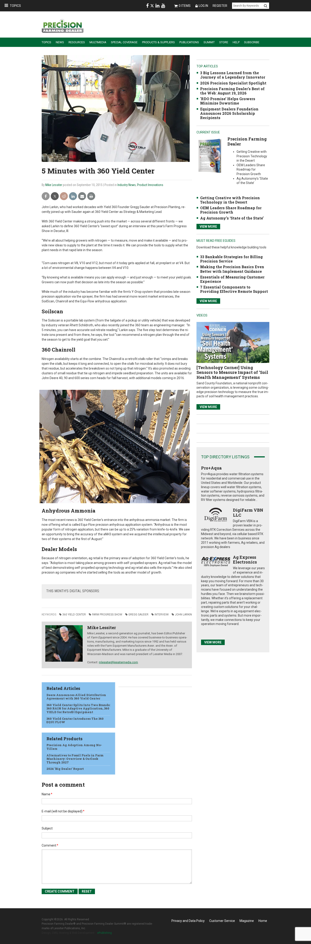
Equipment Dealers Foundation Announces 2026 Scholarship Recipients (229, 113)
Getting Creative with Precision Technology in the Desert (230, 199)
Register (220, 6)
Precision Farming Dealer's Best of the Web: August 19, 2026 (232, 90)
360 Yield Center (74, 614)
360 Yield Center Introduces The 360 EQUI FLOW (75, 720)
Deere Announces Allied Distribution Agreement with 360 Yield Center (76, 697)
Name (47, 794)
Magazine (247, 921)
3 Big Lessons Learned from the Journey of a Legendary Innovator (232, 74)
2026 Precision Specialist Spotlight (233, 83)
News (60, 42)
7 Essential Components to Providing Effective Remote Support (234, 289)
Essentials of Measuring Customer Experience (232, 279)
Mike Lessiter (53, 185)
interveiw (162, 614)
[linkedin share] (73, 196)
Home (262, 921)
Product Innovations (150, 185)
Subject (47, 828)
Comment (50, 845)
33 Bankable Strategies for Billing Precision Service (231, 258)
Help (236, 42)
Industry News (126, 185)
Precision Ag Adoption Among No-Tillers (74, 747)
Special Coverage (124, 42)
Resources (77, 42)
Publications (189, 42)
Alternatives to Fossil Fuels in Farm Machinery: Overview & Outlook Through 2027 (75, 758)
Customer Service (222, 921)
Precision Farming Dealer (247, 141)
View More (208, 226)
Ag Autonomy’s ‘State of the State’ (232, 218)
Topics (15, 6)
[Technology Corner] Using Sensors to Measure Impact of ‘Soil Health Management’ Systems (232, 372)
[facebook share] (46, 196)
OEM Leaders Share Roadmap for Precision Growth (231, 209)
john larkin (183, 614)
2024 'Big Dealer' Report (65, 769)
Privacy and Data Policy (188, 921)
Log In (203, 6)
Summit (209, 42)
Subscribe (251, 42)
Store (223, 42)
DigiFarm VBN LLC (248, 512)
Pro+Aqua (211, 468)
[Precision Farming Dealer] (209, 155)
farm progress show (107, 614)
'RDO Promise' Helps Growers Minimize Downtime (227, 100)
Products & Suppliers (158, 42)
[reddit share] (64, 196)
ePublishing (104, 932)
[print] (91, 196)
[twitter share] (55, 196)
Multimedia (97, 42)
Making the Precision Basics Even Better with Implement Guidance (232, 268)
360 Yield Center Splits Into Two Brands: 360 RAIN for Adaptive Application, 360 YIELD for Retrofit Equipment (78, 708)
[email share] (82, 196)
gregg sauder (138, 614)
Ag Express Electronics (245, 559)
